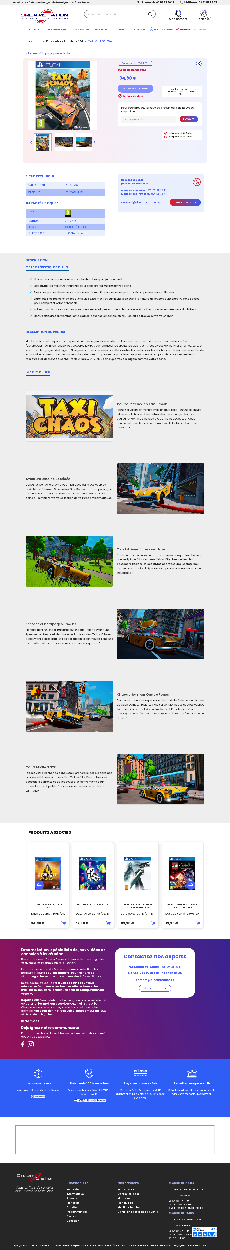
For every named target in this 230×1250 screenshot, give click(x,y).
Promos (71, 1216)
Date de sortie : (37, 185)
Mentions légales (129, 1207)
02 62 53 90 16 (165, 2)
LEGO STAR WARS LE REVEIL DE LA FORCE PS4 (182, 906)
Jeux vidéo (73, 1189)
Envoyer (188, 119)
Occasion (72, 1221)
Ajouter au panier (135, 88)
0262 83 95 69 (181, 1225)
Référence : (34, 192)
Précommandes (76, 1212)
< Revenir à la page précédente (48, 53)
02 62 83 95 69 (208, 2)
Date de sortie (129, 63)
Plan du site (125, 1203)
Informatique (75, 1194)
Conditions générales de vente (138, 1212)
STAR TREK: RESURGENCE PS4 (48, 906)
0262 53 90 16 (181, 1195)
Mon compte (126, 1189)
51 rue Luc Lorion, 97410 (187, 1219)
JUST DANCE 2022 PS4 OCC (93, 904)
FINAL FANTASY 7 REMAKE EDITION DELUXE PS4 (137, 906)
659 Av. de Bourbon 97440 (188, 1189)
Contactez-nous (128, 1194)
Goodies (72, 1207)
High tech (72, 1203)
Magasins (124, 1198)
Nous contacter (186, 202)
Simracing (72, 1198)
